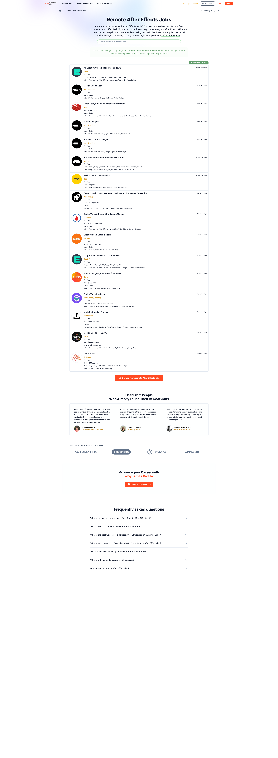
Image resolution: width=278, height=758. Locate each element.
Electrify (87, 71)
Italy (111, 303)
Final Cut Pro (113, 229)
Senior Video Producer (94, 294)
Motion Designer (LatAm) (95, 333)
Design (107, 152)
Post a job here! (189, 3)
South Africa (125, 167)
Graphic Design (104, 208)
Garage (87, 238)
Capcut (107, 250)
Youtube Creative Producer (96, 312)
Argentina (97, 345)
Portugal (106, 303)
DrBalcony (88, 357)
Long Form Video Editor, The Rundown (102, 255)
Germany (87, 303)
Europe (86, 77)
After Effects (103, 80)
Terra (86, 336)
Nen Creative (89, 89)
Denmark (99, 303)
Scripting (108, 368)
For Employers (208, 3)
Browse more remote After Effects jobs (140, 378)
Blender (96, 98)
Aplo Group (88, 197)
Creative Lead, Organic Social (97, 235)
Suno (86, 277)
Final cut (108, 306)
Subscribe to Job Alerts (200, 62)
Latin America (88, 167)
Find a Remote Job (85, 3)
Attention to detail (115, 268)
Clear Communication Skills (118, 116)
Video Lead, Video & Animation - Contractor (104, 104)
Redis (86, 107)
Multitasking (113, 80)
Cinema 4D (103, 98)
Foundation (88, 316)
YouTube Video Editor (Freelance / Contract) (104, 157)
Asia (118, 167)
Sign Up (229, 3)
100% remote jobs (170, 35)
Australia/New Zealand (138, 167)
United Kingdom (120, 77)
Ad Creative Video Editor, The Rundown (102, 68)
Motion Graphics (129, 170)
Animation (96, 288)
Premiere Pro (125, 134)
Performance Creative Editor (97, 175)
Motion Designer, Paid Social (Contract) (102, 273)
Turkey (94, 366)
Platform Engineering (92, 298)
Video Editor (89, 353)
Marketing (114, 250)
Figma (110, 98)
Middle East (104, 77)
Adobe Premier (89, 250)
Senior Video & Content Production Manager (104, 214)
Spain (93, 303)
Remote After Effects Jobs (76, 11)
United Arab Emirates (105, 366)
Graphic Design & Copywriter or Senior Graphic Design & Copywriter (115, 193)
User (171, 3)
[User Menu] (179, 3)
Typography (93, 208)
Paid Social (122, 80)
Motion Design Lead (93, 86)
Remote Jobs (67, 3)
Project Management (115, 170)
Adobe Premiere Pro (91, 80)
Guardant (88, 217)
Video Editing (131, 80)
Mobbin (87, 161)
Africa (111, 77)
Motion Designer (91, 121)
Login (220, 3)
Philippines (87, 366)
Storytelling (147, 116)
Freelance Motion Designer (96, 139)
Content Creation (135, 229)
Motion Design (118, 98)
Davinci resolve (98, 134)
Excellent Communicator (136, 268)
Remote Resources (104, 3)
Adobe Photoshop (117, 208)
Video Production (128, 306)
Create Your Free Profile (141, 484)
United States (94, 77)
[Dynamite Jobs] (60, 11)
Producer (102, 327)
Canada (103, 167)
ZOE (85, 179)
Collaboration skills (135, 116)
